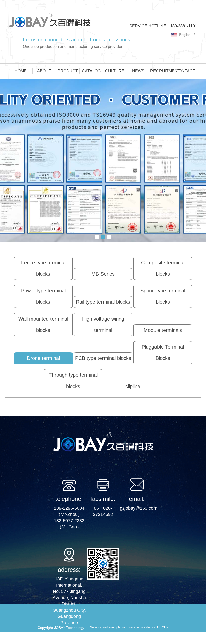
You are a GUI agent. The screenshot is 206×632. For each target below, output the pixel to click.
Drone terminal (43, 358)
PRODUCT (68, 71)
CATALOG (91, 71)
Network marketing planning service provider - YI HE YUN (129, 627)
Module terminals (163, 330)
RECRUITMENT (162, 71)
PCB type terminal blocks (103, 358)
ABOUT (44, 71)
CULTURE (114, 71)
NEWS (138, 71)
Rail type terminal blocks (103, 302)
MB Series (103, 274)
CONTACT (185, 71)
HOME (21, 71)
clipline (132, 386)
